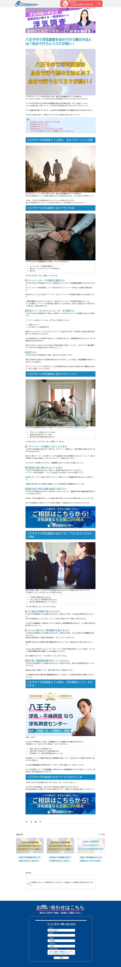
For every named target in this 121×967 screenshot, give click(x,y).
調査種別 (51, 938)
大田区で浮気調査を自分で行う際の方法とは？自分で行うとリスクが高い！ (29, 859)
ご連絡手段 (51, 943)
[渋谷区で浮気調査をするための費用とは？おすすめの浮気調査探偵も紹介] (91, 845)
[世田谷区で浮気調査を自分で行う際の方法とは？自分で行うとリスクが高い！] (60, 845)
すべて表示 (101, 834)
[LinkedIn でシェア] (36, 822)
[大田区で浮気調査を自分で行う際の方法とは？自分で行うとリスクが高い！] (30, 845)
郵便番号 (51, 933)
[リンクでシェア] (40, 822)
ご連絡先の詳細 (53, 948)
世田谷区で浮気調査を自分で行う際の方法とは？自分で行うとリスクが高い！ (60, 859)
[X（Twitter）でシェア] (31, 822)
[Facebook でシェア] (26, 822)
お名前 (50, 928)
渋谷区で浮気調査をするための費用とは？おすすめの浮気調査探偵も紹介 (91, 859)
